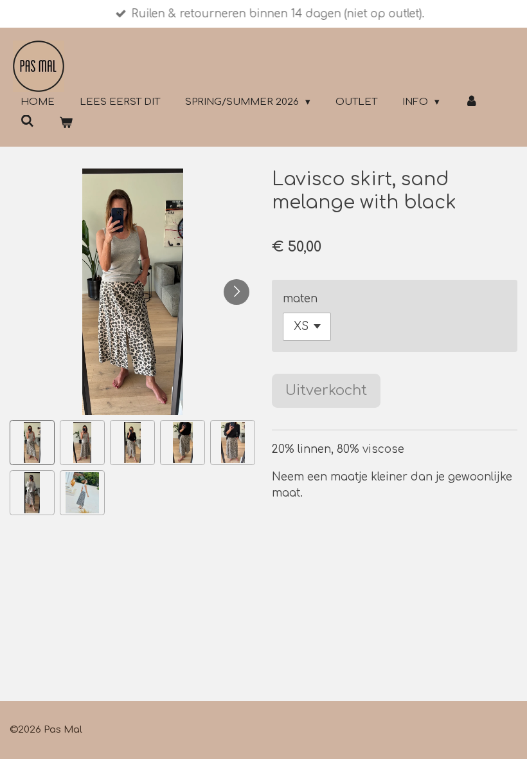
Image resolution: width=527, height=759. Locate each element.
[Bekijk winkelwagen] (65, 123)
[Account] (471, 102)
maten (300, 299)
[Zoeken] (27, 122)
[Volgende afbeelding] (236, 292)
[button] (32, 442)
